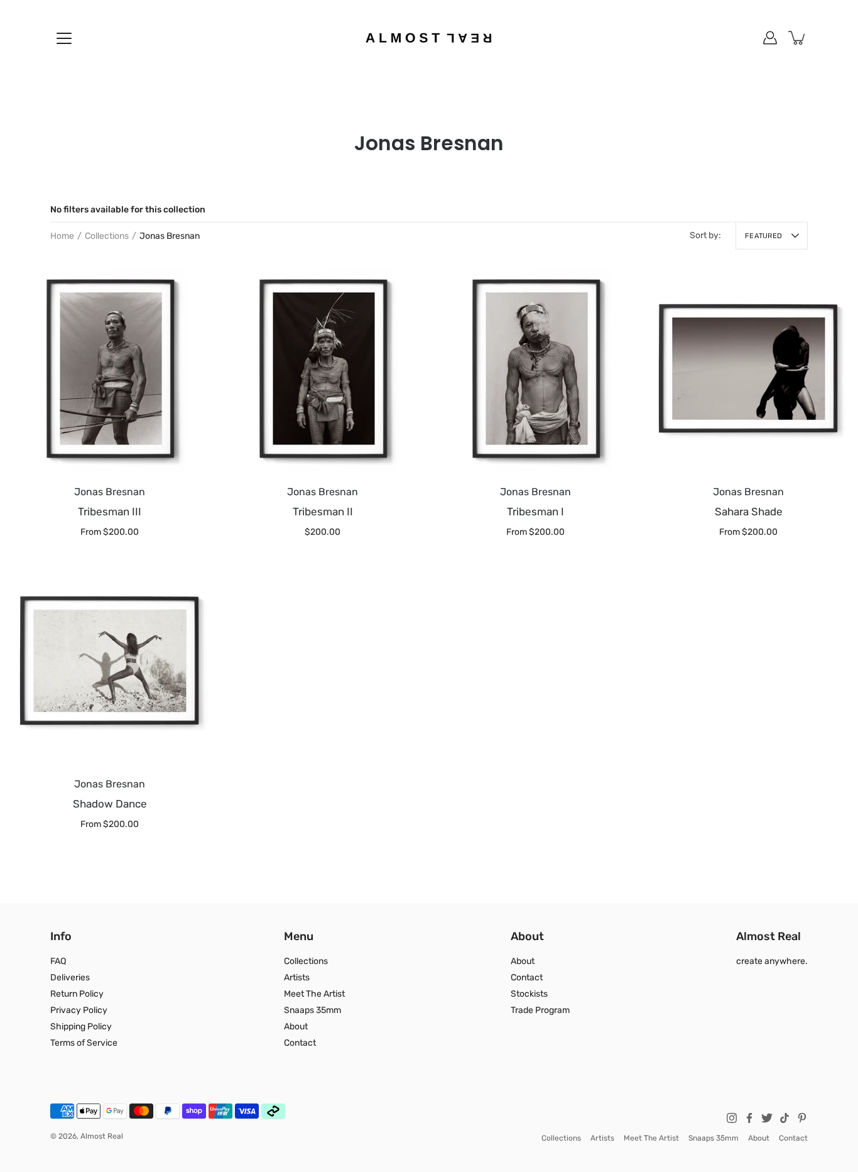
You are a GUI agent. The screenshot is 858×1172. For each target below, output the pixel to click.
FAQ (58, 961)
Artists (297, 977)
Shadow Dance (110, 803)
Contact (300, 1043)
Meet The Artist (314, 994)
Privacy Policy (78, 1010)
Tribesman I (535, 512)
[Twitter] (767, 1118)
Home (62, 236)
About (296, 1026)
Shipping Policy (81, 1026)
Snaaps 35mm (312, 1010)
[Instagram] (731, 1118)
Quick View (109, 368)
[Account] (770, 38)
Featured (763, 236)
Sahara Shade (749, 512)
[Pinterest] (802, 1118)
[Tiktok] (784, 1118)
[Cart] (798, 38)
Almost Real (101, 1136)
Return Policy (77, 994)
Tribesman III (109, 512)
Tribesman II (323, 512)
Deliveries (70, 977)
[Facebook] (749, 1118)
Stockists (529, 994)
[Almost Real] (429, 37)
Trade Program (540, 1010)
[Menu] (64, 38)
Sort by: (705, 235)
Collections (107, 236)
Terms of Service (83, 1043)
